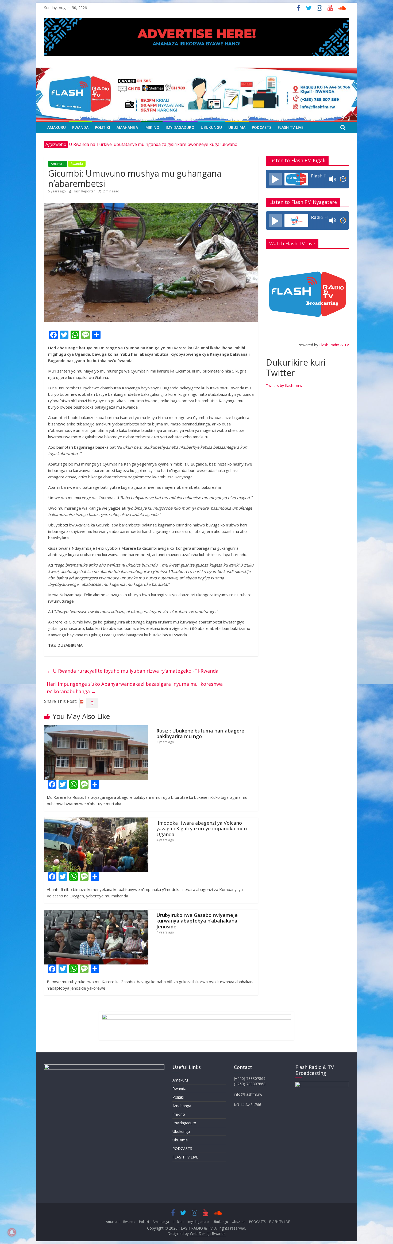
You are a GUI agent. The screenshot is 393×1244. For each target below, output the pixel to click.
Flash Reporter (84, 191)
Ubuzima (236, 127)
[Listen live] (275, 179)
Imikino (151, 127)
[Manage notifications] (11, 1232)
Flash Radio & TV (334, 344)
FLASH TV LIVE (290, 127)
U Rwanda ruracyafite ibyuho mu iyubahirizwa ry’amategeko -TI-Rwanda (132, 671)
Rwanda (80, 127)
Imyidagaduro (180, 127)
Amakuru (56, 127)
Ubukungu (211, 127)
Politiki (102, 127)
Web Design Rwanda (208, 1233)
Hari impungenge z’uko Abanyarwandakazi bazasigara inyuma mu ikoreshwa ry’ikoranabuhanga (135, 688)
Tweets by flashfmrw (284, 385)
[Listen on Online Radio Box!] (343, 179)
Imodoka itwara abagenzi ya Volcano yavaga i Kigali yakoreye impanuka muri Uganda (201, 829)
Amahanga (127, 127)
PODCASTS (261, 127)
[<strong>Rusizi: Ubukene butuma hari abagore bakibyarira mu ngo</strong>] (96, 728)
